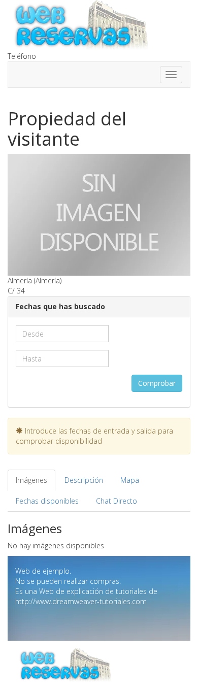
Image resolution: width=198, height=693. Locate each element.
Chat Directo (116, 501)
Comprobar (157, 383)
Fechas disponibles (47, 501)
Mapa (129, 480)
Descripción (83, 480)
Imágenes (31, 480)
